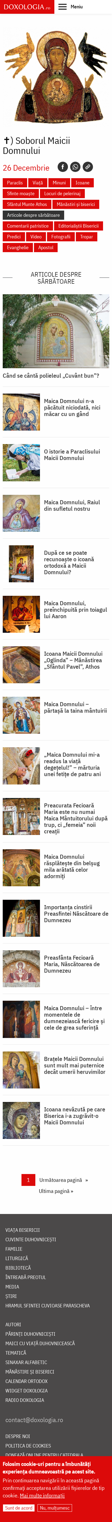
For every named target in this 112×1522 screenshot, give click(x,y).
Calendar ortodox (26, 1381)
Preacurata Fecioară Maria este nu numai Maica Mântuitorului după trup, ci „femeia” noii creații (76, 818)
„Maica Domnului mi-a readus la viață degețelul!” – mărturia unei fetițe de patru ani (72, 764)
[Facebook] (63, 167)
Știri (11, 1296)
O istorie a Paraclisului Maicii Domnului (72, 454)
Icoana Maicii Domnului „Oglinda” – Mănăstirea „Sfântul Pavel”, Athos (73, 660)
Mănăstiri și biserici (76, 204)
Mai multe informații (42, 1495)
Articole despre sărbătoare (33, 215)
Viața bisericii (22, 1230)
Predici (14, 237)
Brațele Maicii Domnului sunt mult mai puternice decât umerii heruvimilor (74, 1065)
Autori (13, 1325)
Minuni (59, 183)
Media (12, 1287)
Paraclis (15, 183)
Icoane (82, 183)
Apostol (45, 247)
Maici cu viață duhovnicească (40, 1344)
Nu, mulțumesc (55, 1508)
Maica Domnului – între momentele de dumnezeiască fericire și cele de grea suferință (74, 1018)
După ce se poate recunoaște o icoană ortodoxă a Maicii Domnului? (69, 562)
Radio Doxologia (24, 1400)
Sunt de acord (18, 1508)
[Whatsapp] (75, 167)
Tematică (15, 1353)
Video (36, 237)
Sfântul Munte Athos (27, 204)
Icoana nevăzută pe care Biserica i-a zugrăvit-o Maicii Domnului (74, 1115)
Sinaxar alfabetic (26, 1362)
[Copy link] (88, 167)
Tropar (86, 237)
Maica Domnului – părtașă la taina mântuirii (75, 707)
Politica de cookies (28, 1446)
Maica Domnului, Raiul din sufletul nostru (72, 505)
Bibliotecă (18, 1268)
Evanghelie (18, 247)
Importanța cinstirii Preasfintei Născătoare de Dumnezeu (76, 913)
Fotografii (60, 237)
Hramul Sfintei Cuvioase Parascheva (47, 1306)
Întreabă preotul (25, 1277)
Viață (38, 183)
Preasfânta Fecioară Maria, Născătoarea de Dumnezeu (72, 964)
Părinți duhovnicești (30, 1334)
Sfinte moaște (21, 193)
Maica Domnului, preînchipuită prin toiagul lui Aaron (75, 609)
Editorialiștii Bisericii (78, 226)
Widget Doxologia (26, 1391)
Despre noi (17, 1436)
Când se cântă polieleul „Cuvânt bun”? (51, 375)
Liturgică (16, 1258)
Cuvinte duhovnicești (30, 1240)
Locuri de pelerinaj (62, 193)
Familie (13, 1249)
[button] (70, 6)
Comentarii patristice (28, 226)
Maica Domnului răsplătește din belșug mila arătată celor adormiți (72, 866)
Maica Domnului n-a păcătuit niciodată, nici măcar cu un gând (72, 407)
